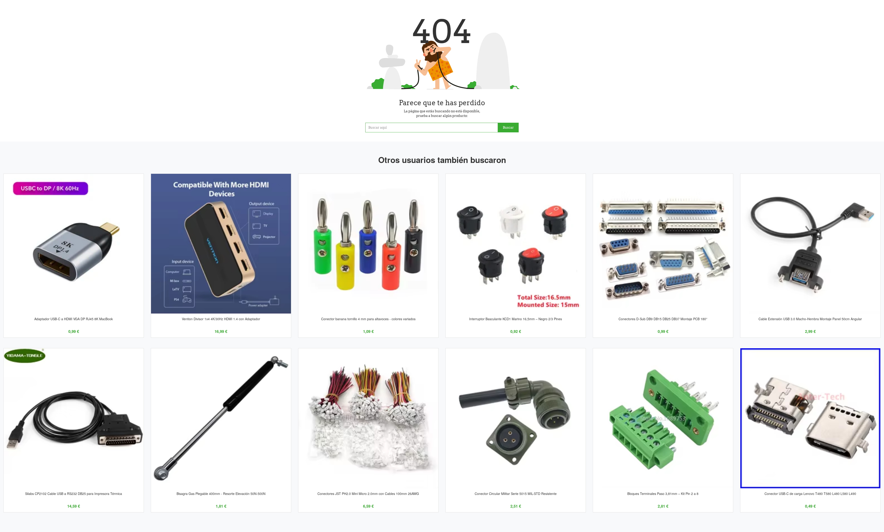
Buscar (508, 127)
